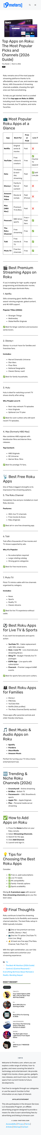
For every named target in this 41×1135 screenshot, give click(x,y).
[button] (30, 5)
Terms (27, 1124)
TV (3, 67)
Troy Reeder (6, 64)
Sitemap (16, 1127)
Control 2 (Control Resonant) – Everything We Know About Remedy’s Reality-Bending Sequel (18, 972)
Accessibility (11, 1124)
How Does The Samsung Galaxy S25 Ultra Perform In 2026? (21, 1025)
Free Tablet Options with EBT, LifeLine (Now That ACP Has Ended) (21, 995)
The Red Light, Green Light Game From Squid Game (21, 1035)
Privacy (21, 1124)
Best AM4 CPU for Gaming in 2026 (19, 1005)
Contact (24, 1127)
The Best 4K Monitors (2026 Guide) (20, 965)
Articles (9, 1127)
